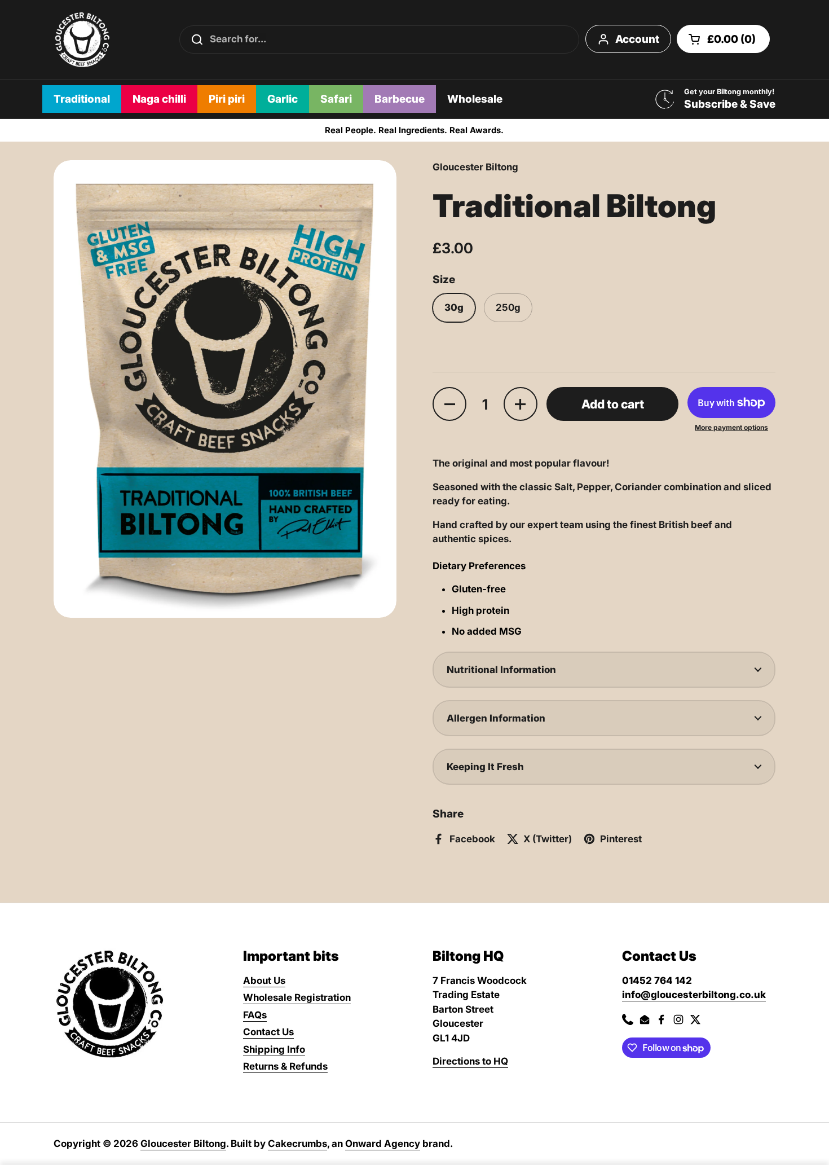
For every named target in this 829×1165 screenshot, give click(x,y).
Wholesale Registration (297, 997)
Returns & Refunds (285, 1066)
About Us (264, 980)
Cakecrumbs (297, 1143)
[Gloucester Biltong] (82, 39)
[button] (723, 39)
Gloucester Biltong (183, 1143)
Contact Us (268, 1031)
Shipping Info (274, 1049)
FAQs (255, 1015)
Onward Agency (382, 1143)
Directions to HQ (470, 1061)
